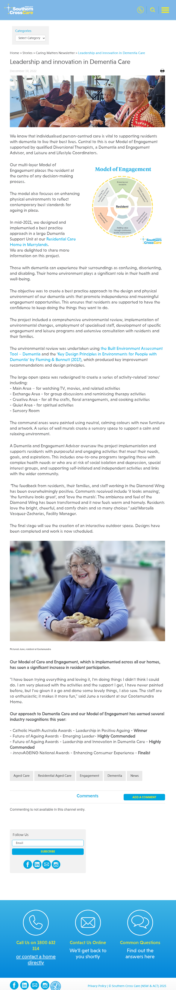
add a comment (144, 797)
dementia (115, 776)
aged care (22, 776)
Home (14, 53)
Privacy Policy (97, 986)
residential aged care (54, 776)
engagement (89, 776)
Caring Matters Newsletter (55, 53)
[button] (153, 10)
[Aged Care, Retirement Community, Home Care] (18, 10)
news (134, 776)
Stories (27, 53)
